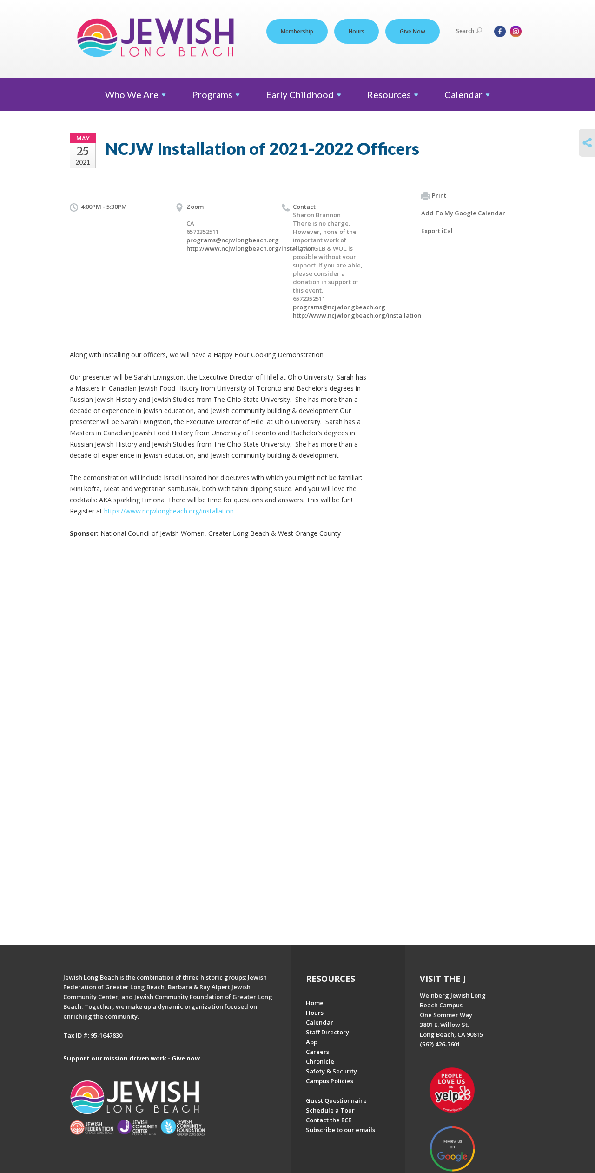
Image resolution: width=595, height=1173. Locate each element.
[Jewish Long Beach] (158, 38)
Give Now (412, 31)
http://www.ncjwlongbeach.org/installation (250, 248)
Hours (356, 31)
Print (439, 195)
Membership (297, 31)
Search (465, 31)
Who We (132, 94)
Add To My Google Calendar (463, 213)
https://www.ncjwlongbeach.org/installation (169, 511)
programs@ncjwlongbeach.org (232, 240)
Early (300, 94)
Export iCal (437, 231)
